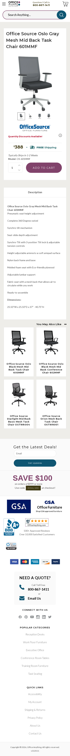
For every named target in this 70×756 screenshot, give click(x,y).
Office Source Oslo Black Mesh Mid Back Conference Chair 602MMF (51, 368)
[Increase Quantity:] (19, 165)
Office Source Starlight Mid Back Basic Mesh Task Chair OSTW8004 (19, 420)
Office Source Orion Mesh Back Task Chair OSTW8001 (51, 420)
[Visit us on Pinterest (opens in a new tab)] (26, 617)
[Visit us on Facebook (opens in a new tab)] (20, 617)
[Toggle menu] (4, 4)
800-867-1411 (41, 5)
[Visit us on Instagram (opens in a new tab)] (38, 617)
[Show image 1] (21, 116)
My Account (35, 701)
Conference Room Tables (35, 657)
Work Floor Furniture (35, 642)
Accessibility (35, 694)
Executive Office (35, 650)
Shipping (29, 709)
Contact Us (35, 733)
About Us (35, 725)
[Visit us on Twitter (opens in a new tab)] (50, 617)
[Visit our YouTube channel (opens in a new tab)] (32, 617)
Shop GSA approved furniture (49, 511)
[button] (60, 135)
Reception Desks (35, 634)
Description (35, 192)
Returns (40, 709)
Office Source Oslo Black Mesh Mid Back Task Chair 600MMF (18, 368)
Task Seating (35, 673)
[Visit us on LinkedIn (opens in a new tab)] (44, 617)
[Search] (61, 14)
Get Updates (35, 463)
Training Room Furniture (35, 665)
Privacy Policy (35, 717)
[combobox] (32, 14)
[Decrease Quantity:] (19, 170)
